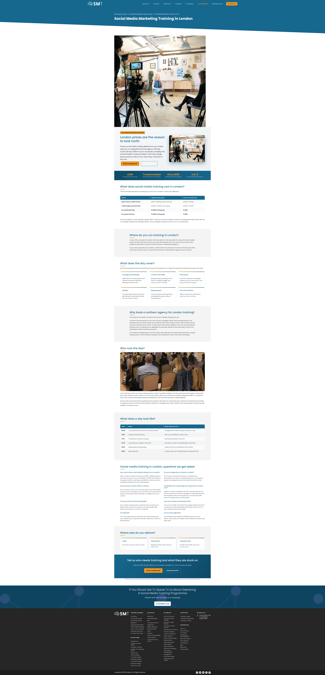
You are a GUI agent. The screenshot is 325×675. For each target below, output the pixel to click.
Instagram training (136, 647)
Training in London (185, 620)
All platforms (134, 641)
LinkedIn (174, 443)
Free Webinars (203, 4)
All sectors (150, 616)
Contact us (162, 603)
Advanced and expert (137, 625)
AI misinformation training (169, 619)
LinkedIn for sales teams (136, 644)
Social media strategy (170, 638)
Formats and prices (136, 618)
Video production (169, 646)
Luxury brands (151, 637)
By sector (150, 612)
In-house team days (137, 633)
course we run (179, 579)
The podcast (184, 643)
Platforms (167, 4)
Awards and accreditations (184, 635)
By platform (135, 637)
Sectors (156, 4)
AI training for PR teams (171, 629)
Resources (183, 647)
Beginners (134, 623)
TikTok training (135, 655)
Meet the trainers (185, 639)
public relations (139, 395)
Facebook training (136, 659)
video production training (159, 282)
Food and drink (151, 629)
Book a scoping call (130, 164)
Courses (178, 4)
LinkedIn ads (134, 653)
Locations (184, 612)
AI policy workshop (169, 632)
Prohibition (184, 625)
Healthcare (150, 625)
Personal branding (169, 656)
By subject (167, 612)
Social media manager (137, 627)
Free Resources (217, 4)
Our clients (183, 633)
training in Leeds (139, 545)
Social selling (167, 644)
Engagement (167, 654)
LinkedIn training (133, 298)
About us (183, 629)
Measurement (168, 640)
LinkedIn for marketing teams (137, 650)
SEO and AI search (169, 616)
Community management (168, 651)
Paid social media (169, 642)
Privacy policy (184, 649)
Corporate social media (169, 659)
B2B (148, 620)
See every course (149, 164)
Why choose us (184, 631)
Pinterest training (136, 663)
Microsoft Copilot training (169, 623)
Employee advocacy (137, 631)
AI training (192, 296)
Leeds (163, 220)
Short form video (136, 665)
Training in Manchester (187, 618)
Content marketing (169, 634)
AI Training (189, 4)
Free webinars (184, 641)
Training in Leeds (185, 616)
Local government (152, 623)
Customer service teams (152, 640)
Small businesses (152, 618)
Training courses (137, 612)
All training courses (136, 620)
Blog (181, 645)
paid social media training (188, 282)
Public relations (168, 636)
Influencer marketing (170, 648)
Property (149, 633)
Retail (149, 631)
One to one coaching (137, 629)
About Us (145, 4)
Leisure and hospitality (153, 635)
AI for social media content (169, 626)
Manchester (165, 579)
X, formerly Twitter (136, 661)
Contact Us (232, 4)
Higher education (152, 627)
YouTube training (136, 657)
